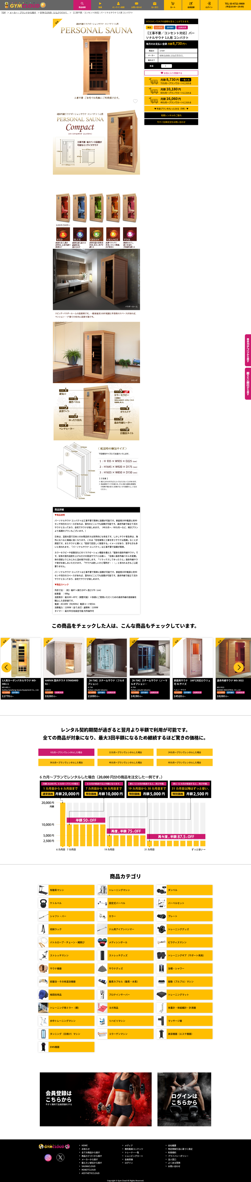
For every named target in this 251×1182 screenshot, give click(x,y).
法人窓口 (154, 7)
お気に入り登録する (173, 73)
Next (239, 667)
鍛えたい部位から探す (248, 384)
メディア (129, 1145)
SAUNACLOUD (88, 1166)
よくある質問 (174, 1162)
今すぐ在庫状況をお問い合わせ (171, 121)
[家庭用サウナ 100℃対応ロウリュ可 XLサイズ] (150, 658)
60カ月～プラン (184, 762)
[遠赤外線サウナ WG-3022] (193, 658)
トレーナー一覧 (132, 1152)
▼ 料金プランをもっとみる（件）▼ (171, 108)
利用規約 (172, 1152)
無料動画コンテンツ (134, 1148)
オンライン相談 (118, 7)
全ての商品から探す (91, 1152)
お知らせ (86, 1148)
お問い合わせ (136, 7)
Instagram (48, 1157)
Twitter (60, 1157)
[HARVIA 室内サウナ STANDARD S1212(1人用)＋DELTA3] (21, 658)
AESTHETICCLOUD (90, 1173)
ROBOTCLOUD (89, 1169)
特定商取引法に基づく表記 (180, 1148)
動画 (100, 7)
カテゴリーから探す (248, 350)
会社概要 (172, 1145)
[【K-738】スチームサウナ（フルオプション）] (64, 658)
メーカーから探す (90, 1159)
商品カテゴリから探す (92, 1155)
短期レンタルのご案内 (171, 115)
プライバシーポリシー (178, 1155)
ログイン (209, 7)
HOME (85, 1145)
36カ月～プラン (66, 762)
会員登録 (191, 7)
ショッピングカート (134, 1155)
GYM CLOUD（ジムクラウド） (172, 55)
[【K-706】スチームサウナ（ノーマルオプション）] (107, 658)
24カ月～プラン (184, 752)
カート (172, 5)
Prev (6, 667)
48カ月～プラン (125, 762)
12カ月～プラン (125, 752)
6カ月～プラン (66, 752)
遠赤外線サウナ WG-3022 (187, 680)
